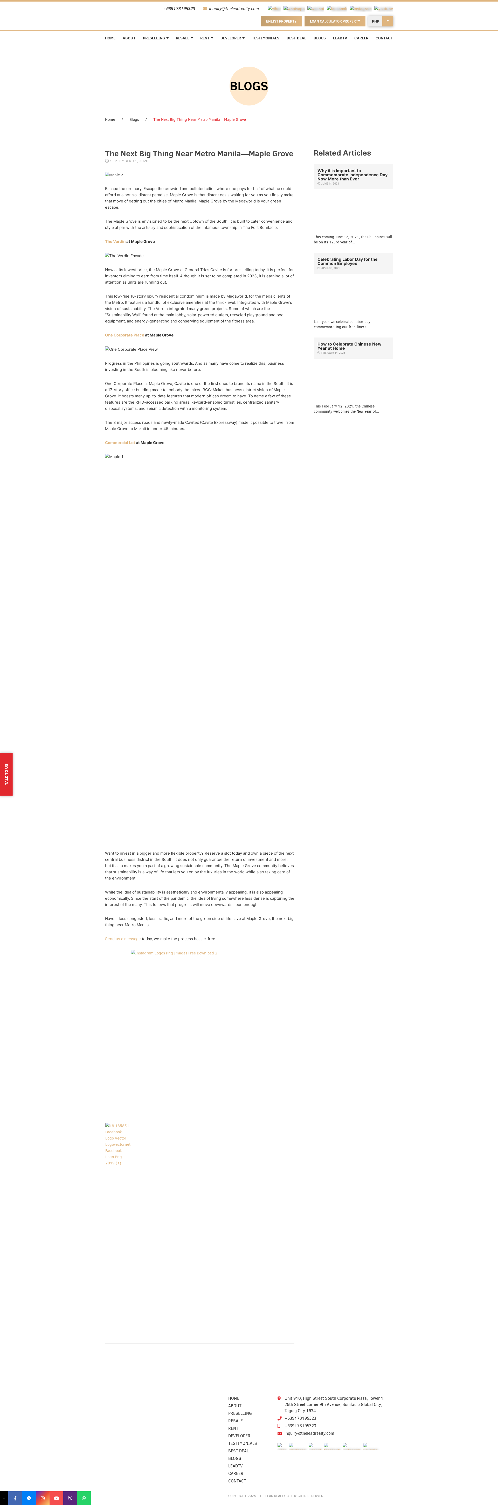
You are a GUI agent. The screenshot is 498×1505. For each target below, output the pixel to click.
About (129, 38)
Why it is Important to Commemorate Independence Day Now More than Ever (352, 174)
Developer (230, 38)
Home (110, 38)
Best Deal (296, 38)
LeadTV (340, 38)
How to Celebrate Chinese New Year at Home (349, 346)
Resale (182, 38)
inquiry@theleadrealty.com (309, 1433)
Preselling (154, 38)
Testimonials (265, 38)
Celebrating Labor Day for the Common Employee (347, 261)
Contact (384, 38)
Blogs (320, 38)
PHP (375, 21)
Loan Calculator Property (335, 21)
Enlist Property (281, 21)
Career (361, 38)
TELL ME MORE (353, 211)
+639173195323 (300, 1418)
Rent (205, 38)
